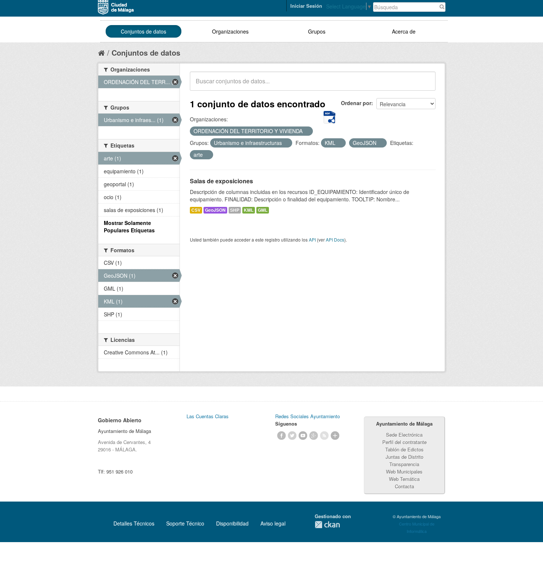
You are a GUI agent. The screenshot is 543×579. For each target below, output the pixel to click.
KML (248, 210)
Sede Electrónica (404, 434)
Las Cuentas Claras (208, 416)
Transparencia (404, 464)
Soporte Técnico (185, 523)
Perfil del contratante (404, 441)
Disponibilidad (232, 523)
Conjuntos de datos (143, 31)
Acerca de (404, 31)
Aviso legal (273, 523)
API (312, 239)
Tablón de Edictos (404, 449)
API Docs (335, 239)
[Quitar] (306, 131)
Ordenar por (356, 103)
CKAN (327, 524)
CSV (196, 210)
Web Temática (404, 478)
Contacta (404, 486)
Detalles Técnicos (133, 523)
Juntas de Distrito (404, 456)
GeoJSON (215, 210)
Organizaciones (230, 31)
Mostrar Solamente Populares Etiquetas (129, 226)
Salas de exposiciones (221, 181)
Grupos (316, 31)
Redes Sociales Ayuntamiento (307, 416)
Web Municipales (404, 471)
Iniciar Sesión (306, 5)
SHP (234, 210)
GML (262, 210)
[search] (425, 85)
